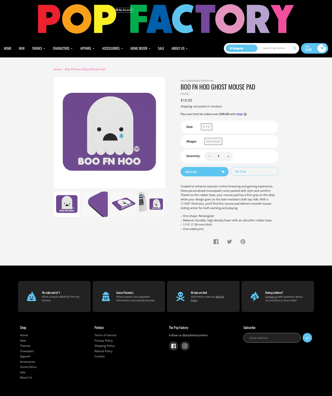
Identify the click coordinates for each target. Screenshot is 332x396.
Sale (22, 372)
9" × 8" (206, 127)
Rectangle (213, 141)
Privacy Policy (104, 340)
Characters (27, 351)
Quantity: (193, 156)
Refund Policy (104, 351)
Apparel (25, 356)
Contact (100, 356)
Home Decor (28, 367)
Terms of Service (105, 335)
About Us (26, 377)
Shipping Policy (105, 346)
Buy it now (240, 171)
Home (58, 69)
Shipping (186, 106)
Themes (25, 346)
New (23, 340)
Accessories (27, 362)
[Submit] (307, 337)
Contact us (271, 296)
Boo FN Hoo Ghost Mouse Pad (85, 69)
